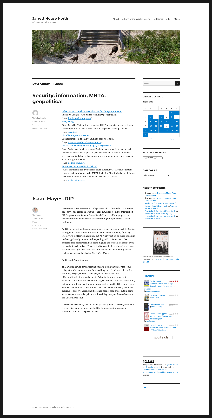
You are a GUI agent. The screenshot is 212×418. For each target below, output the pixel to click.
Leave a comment (39, 128)
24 (145, 130)
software (72, 142)
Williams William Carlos (158, 330)
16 (177, 122)
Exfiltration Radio (162, 19)
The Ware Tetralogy (157, 295)
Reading (149, 276)
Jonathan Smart (151, 321)
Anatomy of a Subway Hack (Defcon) (79, 166)
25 (151, 130)
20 (161, 126)
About (116, 19)
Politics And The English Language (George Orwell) (87, 145)
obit (39, 225)
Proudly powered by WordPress (62, 407)
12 (156, 122)
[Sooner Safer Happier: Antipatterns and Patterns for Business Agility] (146, 316)
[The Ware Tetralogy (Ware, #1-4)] (146, 298)
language (80, 163)
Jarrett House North (50, 18)
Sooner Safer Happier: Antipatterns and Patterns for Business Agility (161, 316)
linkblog (35, 125)
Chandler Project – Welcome (76, 135)
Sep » (172, 139)
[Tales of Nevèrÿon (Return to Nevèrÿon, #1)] (146, 307)
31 (145, 135)
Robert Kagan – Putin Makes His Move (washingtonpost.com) (92, 111)
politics (71, 163)
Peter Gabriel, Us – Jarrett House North (160, 211)
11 (151, 122)
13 (161, 122)
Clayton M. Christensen (153, 291)
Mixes (177, 19)
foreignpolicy (74, 118)
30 (177, 130)
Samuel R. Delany (156, 307)
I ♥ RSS (145, 387)
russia (88, 118)
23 (177, 126)
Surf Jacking (68, 121)
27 (161, 130)
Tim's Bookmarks (39, 118)
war (83, 118)
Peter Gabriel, (158, 214)
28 (166, 130)
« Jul (150, 139)
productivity (83, 142)
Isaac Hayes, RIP (53, 199)
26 (156, 130)
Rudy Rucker (155, 297)
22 (172, 126)
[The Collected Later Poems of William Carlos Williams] (146, 328)
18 (151, 126)
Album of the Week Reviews (136, 19)
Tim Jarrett (36, 215)
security (72, 132)
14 (166, 122)
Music (34, 222)
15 (171, 122)
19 (156, 126)
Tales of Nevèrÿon (157, 304)
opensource (95, 142)
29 (172, 130)
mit (75, 180)
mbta (70, 180)
